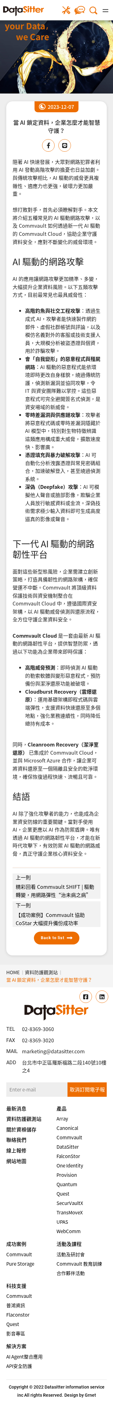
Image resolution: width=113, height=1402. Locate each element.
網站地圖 (16, 1161)
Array (62, 1118)
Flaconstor (18, 1314)
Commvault (69, 1137)
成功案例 (16, 1244)
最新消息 (16, 1108)
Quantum (66, 1184)
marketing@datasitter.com (53, 1051)
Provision (66, 1175)
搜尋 (93, 10)
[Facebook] (48, 145)
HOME (13, 972)
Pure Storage (20, 1263)
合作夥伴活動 (70, 1273)
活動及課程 (69, 1244)
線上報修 (66, 10)
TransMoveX (69, 1212)
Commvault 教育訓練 (79, 1263)
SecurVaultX (69, 1203)
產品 (61, 1108)
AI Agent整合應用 (24, 1356)
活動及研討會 (70, 1254)
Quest (62, 1193)
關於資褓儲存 (21, 1129)
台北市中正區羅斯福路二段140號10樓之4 (64, 1066)
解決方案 (16, 1346)
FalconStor (68, 1156)
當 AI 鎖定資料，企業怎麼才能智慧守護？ (49, 979)
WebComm (68, 1231)
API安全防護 (19, 1366)
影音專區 (15, 1333)
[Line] (64, 145)
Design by (74, 1395)
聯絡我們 (79, 10)
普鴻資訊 (15, 1305)
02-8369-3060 (38, 1029)
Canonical (67, 1128)
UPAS (62, 1221)
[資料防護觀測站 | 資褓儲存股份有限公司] (23, 11)
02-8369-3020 (38, 1040)
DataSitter (67, 1146)
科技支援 (16, 1285)
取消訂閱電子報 (87, 1089)
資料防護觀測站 (41, 972)
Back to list (52, 937)
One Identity (69, 1165)
